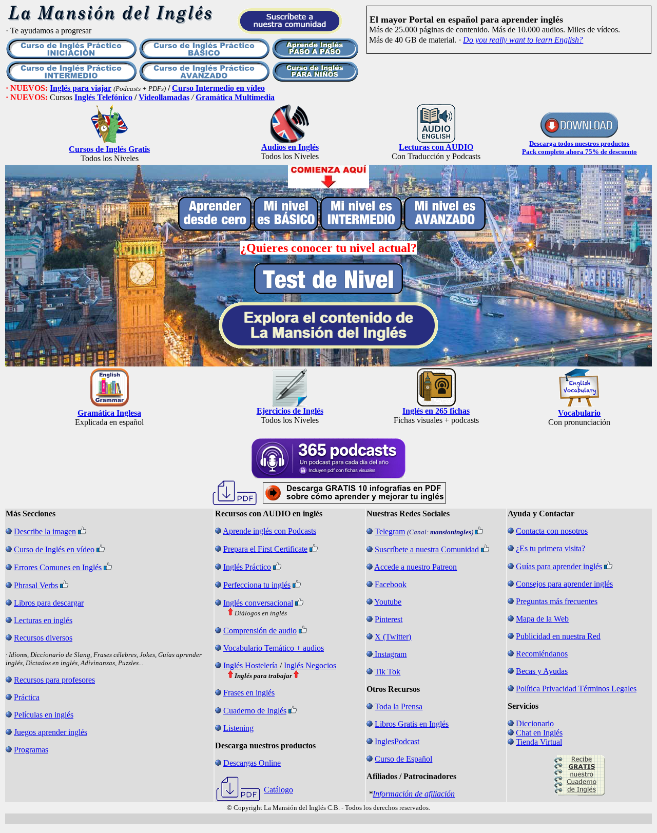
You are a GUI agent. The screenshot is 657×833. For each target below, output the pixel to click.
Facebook (391, 584)
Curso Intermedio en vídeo (218, 88)
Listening (238, 728)
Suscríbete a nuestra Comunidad (427, 549)
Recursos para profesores (54, 679)
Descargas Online (252, 763)
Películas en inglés (43, 714)
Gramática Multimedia (235, 97)
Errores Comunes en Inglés (58, 567)
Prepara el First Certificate (265, 549)
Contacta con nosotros (552, 531)
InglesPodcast (397, 741)
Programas (31, 749)
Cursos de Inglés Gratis (109, 149)
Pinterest (388, 619)
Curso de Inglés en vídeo (54, 549)
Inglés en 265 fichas (436, 410)
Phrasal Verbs (36, 585)
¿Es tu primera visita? (550, 548)
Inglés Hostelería (250, 665)
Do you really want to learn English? (523, 39)
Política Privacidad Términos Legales (576, 688)
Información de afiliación (414, 793)
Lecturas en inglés (43, 620)
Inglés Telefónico (103, 97)
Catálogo (278, 789)
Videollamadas (164, 97)
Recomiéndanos (542, 653)
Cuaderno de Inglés (254, 710)
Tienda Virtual (539, 742)
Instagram (391, 654)
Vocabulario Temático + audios (273, 648)
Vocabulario (579, 413)
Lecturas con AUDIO (436, 147)
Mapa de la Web (542, 618)
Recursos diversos (43, 637)
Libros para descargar (49, 602)
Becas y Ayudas (542, 671)
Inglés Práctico (247, 567)
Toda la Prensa (398, 706)
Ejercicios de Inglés (290, 410)
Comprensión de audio (260, 630)
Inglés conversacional (258, 602)
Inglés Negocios (310, 665)
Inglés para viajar (80, 88)
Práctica (27, 697)
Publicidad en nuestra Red (558, 636)
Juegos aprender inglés (50, 732)
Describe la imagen (45, 531)
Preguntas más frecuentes (556, 601)
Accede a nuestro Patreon (415, 567)
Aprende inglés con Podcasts (269, 531)
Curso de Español (403, 758)
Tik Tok (387, 671)
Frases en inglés (249, 692)
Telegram (390, 531)
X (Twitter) (393, 636)
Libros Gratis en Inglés (412, 724)
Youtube (387, 601)
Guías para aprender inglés (559, 566)
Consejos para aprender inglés (564, 583)
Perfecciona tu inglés (257, 584)
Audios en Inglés (290, 147)
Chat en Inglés (539, 732)
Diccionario (535, 723)
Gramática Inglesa (109, 413)
